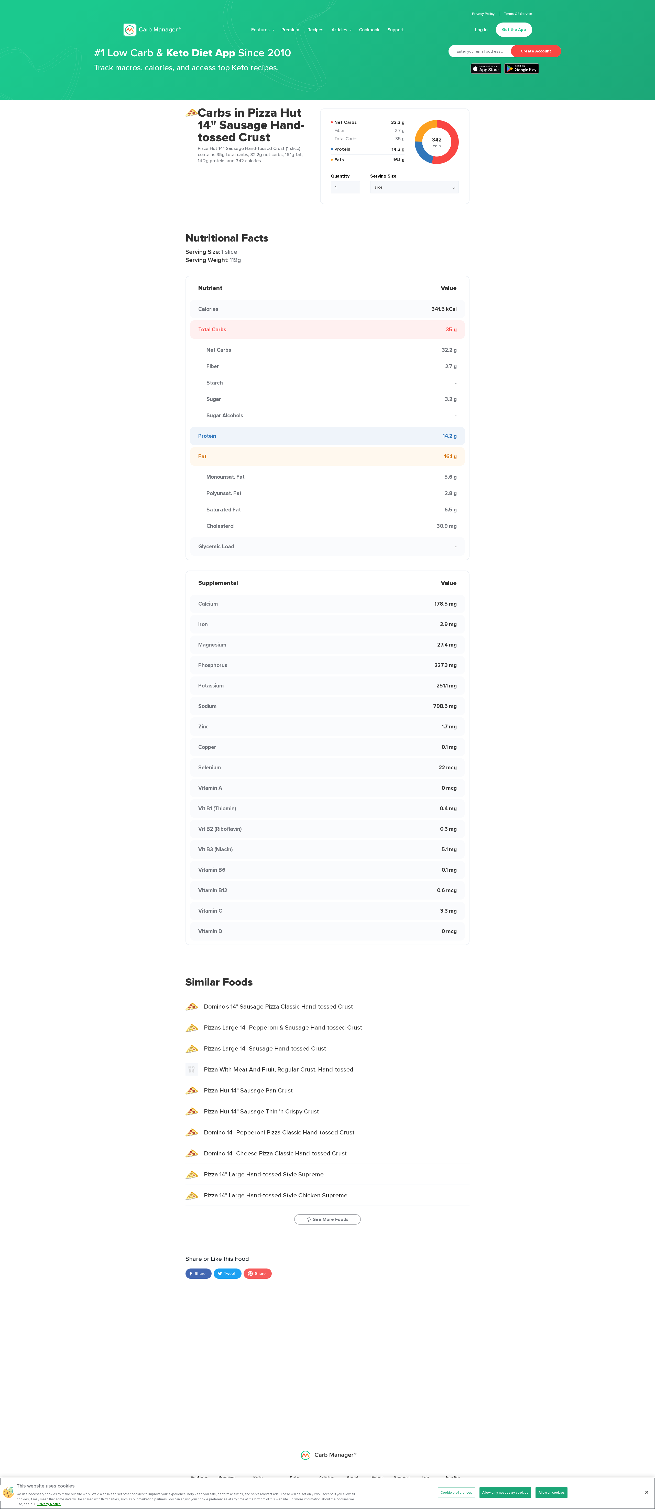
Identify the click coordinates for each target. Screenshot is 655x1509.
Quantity (340, 176)
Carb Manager (152, 30)
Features (260, 30)
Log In (481, 30)
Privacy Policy (484, 13)
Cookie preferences (456, 1492)
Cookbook (369, 30)
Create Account (536, 51)
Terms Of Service (518, 13)
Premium (290, 30)
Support (396, 30)
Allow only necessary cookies (505, 1492)
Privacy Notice (49, 1503)
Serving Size (383, 176)
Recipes (315, 30)
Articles (339, 30)
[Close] (646, 1492)
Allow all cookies (552, 1492)
